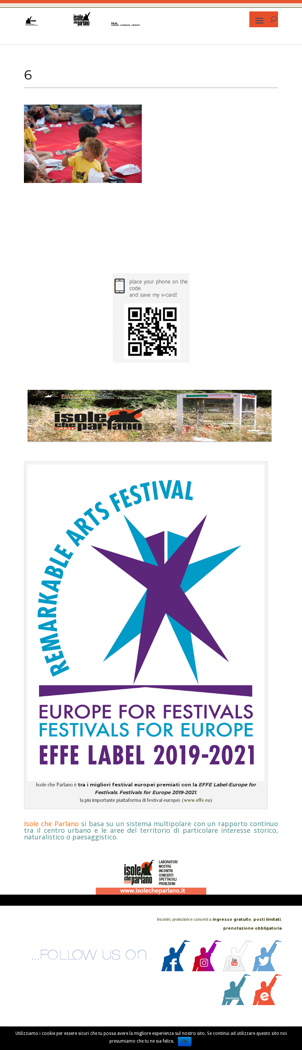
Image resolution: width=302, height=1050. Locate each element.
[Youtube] (237, 969)
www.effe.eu (197, 800)
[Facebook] (175, 969)
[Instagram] (206, 969)
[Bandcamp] (236, 1003)
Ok (184, 1041)
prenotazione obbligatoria (252, 928)
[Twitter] (267, 969)
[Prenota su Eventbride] (267, 1003)
